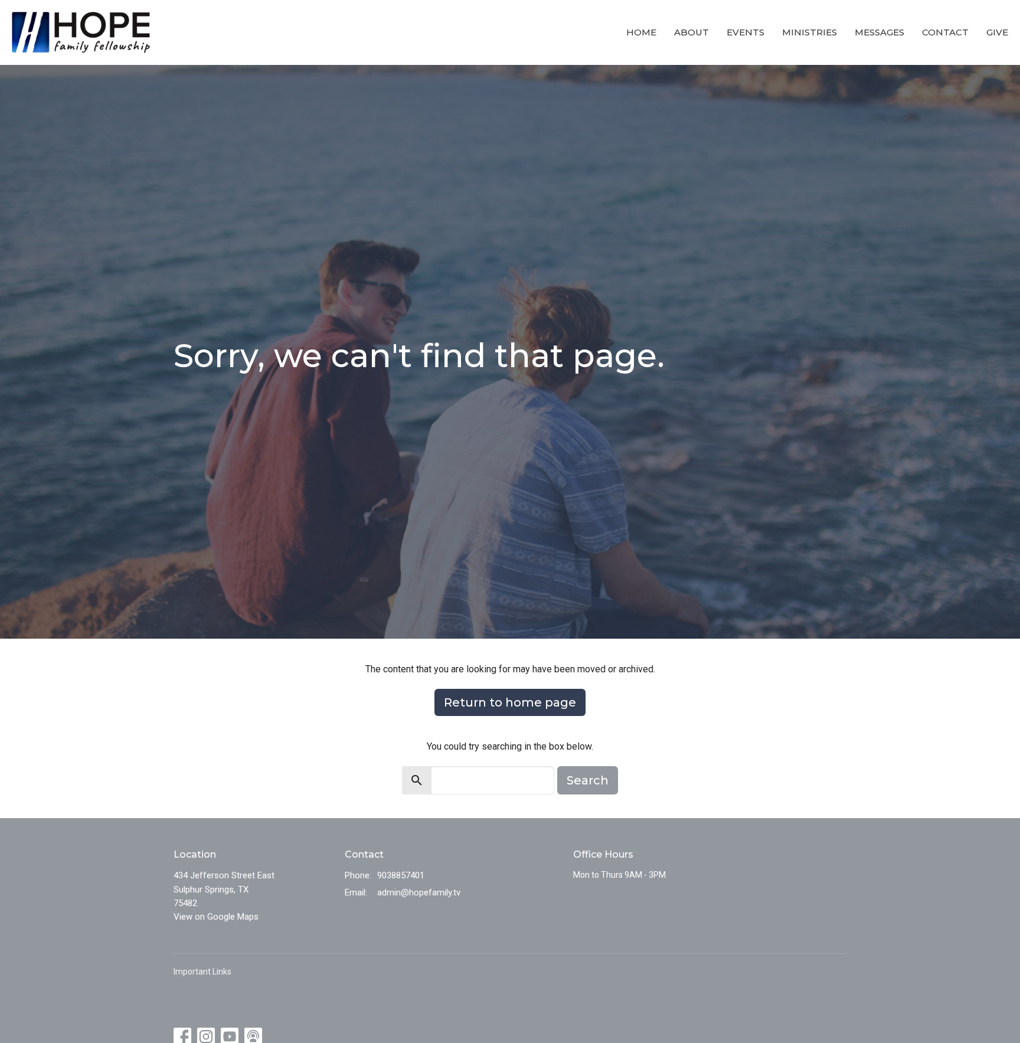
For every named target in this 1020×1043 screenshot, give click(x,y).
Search (588, 780)
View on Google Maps (216, 916)
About (691, 32)
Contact (945, 32)
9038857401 (400, 875)
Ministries (809, 32)
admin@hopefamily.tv (418, 892)
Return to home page (510, 702)
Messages (879, 32)
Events (745, 32)
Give (997, 32)
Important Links (202, 971)
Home (641, 32)
